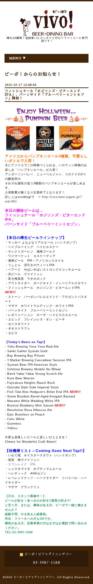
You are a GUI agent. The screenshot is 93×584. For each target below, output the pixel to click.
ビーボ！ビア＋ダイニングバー (34, 577)
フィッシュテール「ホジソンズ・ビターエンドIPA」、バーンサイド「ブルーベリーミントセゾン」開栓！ (44, 94)
